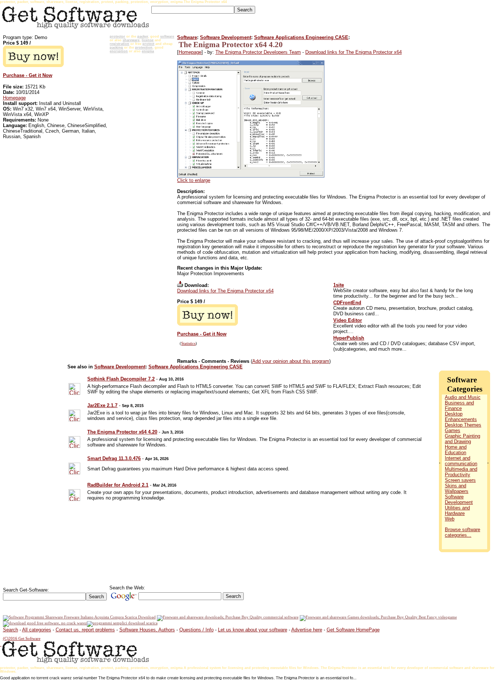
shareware (131, 40)
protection (143, 47)
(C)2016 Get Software (22, 639)
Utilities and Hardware (457, 510)
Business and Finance (459, 405)
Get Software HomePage (353, 629)
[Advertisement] (142, 166)
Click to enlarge (193, 180)
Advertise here (306, 629)
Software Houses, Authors (147, 629)
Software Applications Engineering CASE (301, 37)
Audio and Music (463, 397)
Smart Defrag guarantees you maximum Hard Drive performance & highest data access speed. (188, 469)
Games (452, 430)
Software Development (225, 37)
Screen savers (460, 480)
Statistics (188, 343)
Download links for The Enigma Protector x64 (353, 52)
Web (449, 519)
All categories (36, 629)
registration (119, 44)
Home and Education (456, 449)
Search (10, 629)
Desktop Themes (463, 425)
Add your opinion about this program (290, 361)
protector (117, 36)
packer (142, 36)
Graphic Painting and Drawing (462, 438)
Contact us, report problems (85, 629)
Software (187, 37)
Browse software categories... (462, 532)
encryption (119, 51)
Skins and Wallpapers (456, 488)
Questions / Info (196, 629)
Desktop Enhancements (461, 416)
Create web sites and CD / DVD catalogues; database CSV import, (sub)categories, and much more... (404, 346)
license (148, 40)
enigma (148, 51)
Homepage (14, 98)
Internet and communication (461, 460)
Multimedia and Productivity (461, 471)
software (167, 36)
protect (148, 44)
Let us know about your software (252, 629)
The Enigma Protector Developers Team (258, 52)
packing (116, 47)
